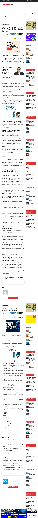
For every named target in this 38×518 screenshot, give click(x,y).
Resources (7, 24)
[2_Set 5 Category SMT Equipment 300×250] (31, 41)
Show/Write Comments (13, 297)
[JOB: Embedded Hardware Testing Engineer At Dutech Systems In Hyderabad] (27, 195)
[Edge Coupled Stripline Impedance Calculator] (27, 224)
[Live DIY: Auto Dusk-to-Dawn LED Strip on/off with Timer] (27, 154)
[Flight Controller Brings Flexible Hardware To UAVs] (27, 96)
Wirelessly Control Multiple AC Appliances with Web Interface (32, 85)
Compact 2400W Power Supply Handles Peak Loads (32, 179)
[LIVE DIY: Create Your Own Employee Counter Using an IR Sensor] (27, 143)
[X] (30, 0)
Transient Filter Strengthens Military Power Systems (32, 168)
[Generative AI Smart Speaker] (27, 58)
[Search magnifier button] (32, 14)
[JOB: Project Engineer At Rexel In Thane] (27, 203)
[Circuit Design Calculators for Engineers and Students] (27, 216)
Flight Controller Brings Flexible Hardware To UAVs (32, 96)
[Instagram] (27, 0)
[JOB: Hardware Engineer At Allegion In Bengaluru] (27, 199)
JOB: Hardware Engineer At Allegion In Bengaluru (32, 200)
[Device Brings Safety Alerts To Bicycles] (27, 128)
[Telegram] (11, 34)
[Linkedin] (29, 0)
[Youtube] (31, 0)
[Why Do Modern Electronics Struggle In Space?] (27, 61)
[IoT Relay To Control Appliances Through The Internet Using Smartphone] (27, 53)
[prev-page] (26, 65)
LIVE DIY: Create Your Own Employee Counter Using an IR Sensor (32, 143)
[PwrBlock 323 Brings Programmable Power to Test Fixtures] (27, 100)
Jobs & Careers (6, 21)
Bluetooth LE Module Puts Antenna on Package (32, 121)
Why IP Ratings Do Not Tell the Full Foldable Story (32, 104)
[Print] (22, 34)
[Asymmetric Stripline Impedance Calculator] (27, 227)
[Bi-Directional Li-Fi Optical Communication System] (27, 49)
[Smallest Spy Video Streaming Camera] (27, 81)
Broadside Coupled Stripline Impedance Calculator (32, 220)
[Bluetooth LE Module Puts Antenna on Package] (27, 121)
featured (9, 287)
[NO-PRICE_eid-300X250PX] (31, 29)
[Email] (20, 34)
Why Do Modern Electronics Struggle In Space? (32, 62)
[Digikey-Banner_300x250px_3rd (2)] (13, 52)
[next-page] (28, 65)
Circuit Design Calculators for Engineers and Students (32, 216)
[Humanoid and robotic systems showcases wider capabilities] (27, 108)
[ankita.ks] (5, 292)
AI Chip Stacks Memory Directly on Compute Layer (32, 132)
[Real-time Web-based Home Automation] (27, 73)
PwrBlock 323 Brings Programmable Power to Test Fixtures (32, 100)
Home (2, 21)
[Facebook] (26, 0)
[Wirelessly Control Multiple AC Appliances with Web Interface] (27, 84)
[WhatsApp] (18, 34)
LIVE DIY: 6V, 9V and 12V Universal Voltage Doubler (32, 151)
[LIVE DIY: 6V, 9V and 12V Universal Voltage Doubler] (27, 151)
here (12, 278)
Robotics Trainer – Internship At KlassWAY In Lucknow (32, 191)
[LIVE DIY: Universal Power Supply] (27, 147)
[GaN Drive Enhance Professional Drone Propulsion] (27, 175)
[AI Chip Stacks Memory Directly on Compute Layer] (27, 132)
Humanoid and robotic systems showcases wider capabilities (32, 108)
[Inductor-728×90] (19, 517)
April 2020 (5, 287)
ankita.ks (4, 34)
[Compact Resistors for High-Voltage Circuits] (27, 172)
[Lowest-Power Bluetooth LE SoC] (27, 125)
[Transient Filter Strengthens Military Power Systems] (27, 168)
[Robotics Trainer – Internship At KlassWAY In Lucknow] (27, 191)
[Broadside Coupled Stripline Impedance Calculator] (27, 220)
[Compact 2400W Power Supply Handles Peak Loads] (27, 179)
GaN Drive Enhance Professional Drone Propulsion (32, 175)
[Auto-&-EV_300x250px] (13, 117)
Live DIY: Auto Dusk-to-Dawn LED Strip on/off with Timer (32, 155)
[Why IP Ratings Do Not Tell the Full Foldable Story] (27, 104)
